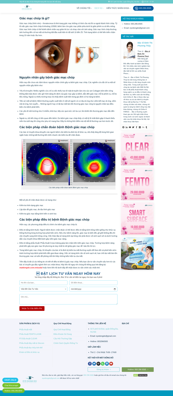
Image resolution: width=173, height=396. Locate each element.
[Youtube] (130, 127)
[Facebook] (136, 127)
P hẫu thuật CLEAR (28, 339)
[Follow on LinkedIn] (107, 364)
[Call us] (103, 364)
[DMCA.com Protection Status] (140, 375)
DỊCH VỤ (98, 8)
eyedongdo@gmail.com (51, 378)
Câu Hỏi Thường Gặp (63, 339)
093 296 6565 (88, 375)
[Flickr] (140, 127)
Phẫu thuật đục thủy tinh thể (30, 348)
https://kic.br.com (86, 393)
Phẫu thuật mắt (25, 330)
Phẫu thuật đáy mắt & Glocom (31, 343)
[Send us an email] (98, 364)
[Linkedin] (127, 127)
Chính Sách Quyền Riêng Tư (66, 343)
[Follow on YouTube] (111, 364)
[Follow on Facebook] (90, 364)
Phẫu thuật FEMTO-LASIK (30, 334)
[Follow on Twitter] (94, 364)
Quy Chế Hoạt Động (62, 330)
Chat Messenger (11, 385)
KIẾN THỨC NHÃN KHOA (118, 8)
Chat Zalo (10, 380)
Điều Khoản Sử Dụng (63, 334)
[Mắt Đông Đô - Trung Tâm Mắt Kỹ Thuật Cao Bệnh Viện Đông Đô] (36, 8)
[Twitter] (133, 127)
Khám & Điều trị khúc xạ (29, 352)
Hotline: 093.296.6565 (13, 391)
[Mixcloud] (143, 127)
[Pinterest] (123, 127)
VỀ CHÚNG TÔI (83, 8)
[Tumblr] (146, 127)
